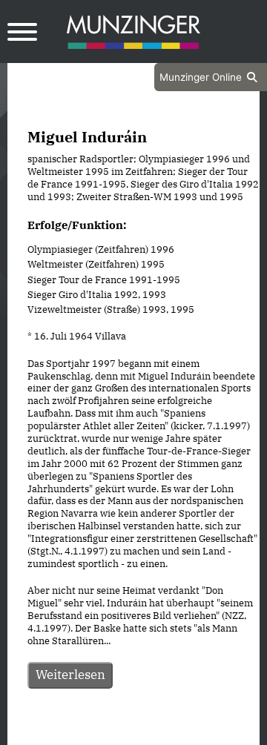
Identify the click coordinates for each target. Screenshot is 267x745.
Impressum (173, 732)
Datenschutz (96, 732)
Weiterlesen (70, 674)
